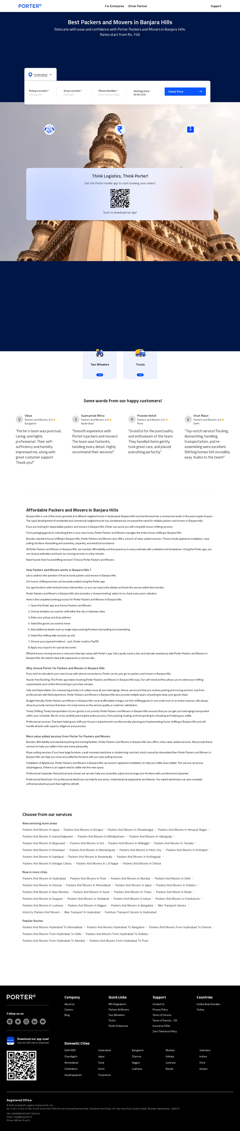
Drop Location (72, 91)
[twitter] (18, 1022)
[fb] (10, 1022)
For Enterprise (114, 6)
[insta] (26, 1022)
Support (216, 6)
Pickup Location (38, 91)
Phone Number (107, 91)
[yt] (43, 1022)
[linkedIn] (35, 1022)
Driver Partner (137, 6)
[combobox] (40, 94)
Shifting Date (141, 91)
